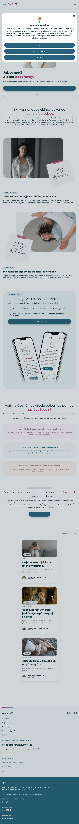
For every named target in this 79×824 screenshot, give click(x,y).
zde (45, 38)
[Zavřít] (74, 16)
